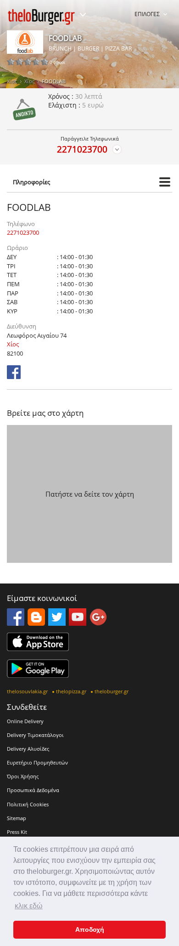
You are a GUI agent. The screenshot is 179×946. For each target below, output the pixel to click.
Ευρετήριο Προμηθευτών (37, 762)
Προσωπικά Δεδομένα (33, 790)
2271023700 (82, 149)
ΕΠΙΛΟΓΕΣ (147, 14)
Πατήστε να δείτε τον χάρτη (89, 493)
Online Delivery (25, 721)
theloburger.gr (112, 691)
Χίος (12, 81)
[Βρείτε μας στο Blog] (36, 623)
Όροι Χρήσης (23, 776)
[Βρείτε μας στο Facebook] (14, 376)
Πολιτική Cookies (28, 804)
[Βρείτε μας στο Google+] (98, 623)
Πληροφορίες (31, 182)
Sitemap (16, 818)
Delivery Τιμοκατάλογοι (35, 734)
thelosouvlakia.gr (27, 691)
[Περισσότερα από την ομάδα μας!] (83, 14)
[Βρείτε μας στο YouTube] (77, 623)
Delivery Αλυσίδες (28, 748)
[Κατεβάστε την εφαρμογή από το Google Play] (38, 675)
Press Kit (17, 831)
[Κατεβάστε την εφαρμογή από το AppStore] (38, 648)
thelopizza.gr (71, 691)
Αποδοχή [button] (89, 929)
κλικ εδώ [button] (29, 906)
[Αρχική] (41, 17)
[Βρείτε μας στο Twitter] (57, 623)
